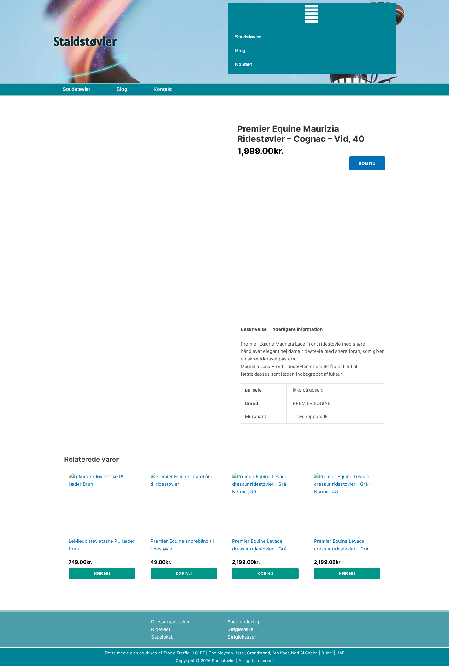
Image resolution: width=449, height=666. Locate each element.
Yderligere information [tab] (297, 329)
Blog (121, 89)
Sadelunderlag (243, 622)
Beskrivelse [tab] (254, 329)
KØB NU (367, 163)
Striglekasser (242, 637)
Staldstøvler (76, 89)
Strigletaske (241, 629)
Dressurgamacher (170, 622)
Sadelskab (162, 637)
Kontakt (162, 89)
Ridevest (160, 629)
